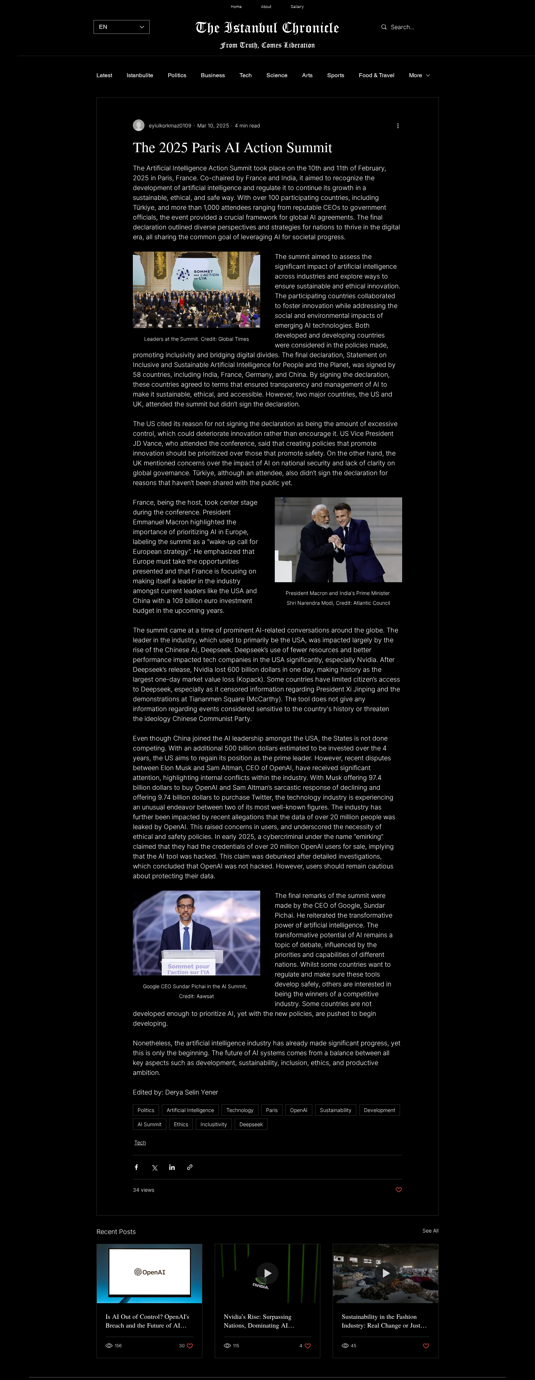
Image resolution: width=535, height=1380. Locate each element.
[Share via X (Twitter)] (154, 1167)
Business (213, 75)
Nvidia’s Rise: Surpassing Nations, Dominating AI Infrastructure (258, 1320)
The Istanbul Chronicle (267, 27)
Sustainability (336, 1110)
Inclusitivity (214, 1124)
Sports (335, 75)
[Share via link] (189, 1167)
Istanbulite (140, 75)
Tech (245, 75)
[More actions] (397, 125)
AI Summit (150, 1124)
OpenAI (299, 1110)
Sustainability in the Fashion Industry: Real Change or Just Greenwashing (381, 1320)
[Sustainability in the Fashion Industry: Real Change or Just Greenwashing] (385, 1273)
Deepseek (251, 1124)
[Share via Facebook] (136, 1167)
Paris (272, 1110)
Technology (240, 1110)
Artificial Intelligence (190, 1110)
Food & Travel (377, 75)
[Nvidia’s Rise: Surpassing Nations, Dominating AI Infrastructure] (267, 1273)
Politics (177, 75)
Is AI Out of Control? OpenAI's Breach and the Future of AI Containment (147, 1320)
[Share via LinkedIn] (172, 1167)
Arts (307, 75)
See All (431, 1230)
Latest (104, 75)
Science (277, 75)
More (415, 75)
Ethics (181, 1124)
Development (379, 1110)
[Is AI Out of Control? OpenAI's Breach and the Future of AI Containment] (149, 1273)
